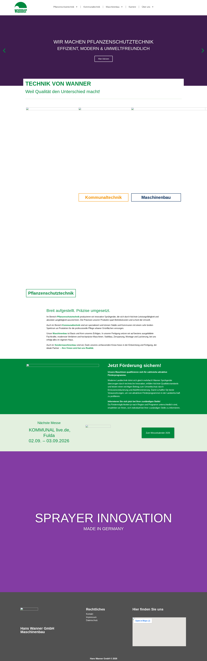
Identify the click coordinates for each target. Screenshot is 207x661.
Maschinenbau (112, 7)
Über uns (146, 7)
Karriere (132, 7)
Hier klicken (103, 59)
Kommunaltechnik (92, 7)
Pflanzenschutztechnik (63, 7)
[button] (4, 50)
